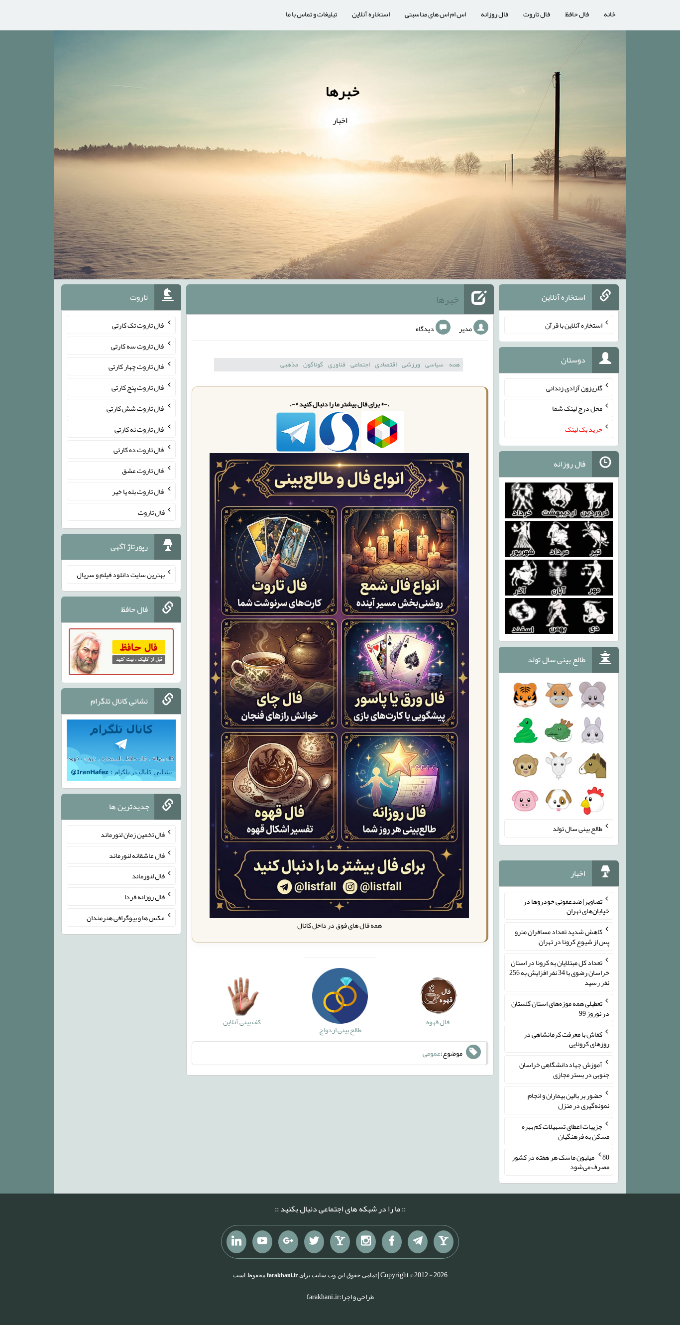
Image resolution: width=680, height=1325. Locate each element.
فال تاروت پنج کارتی (138, 387)
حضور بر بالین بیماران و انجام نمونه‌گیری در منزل (568, 1100)
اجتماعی (360, 364)
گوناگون (313, 364)
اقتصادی (386, 364)
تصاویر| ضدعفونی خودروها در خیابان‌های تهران (566, 906)
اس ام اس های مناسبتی (435, 14)
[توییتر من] (314, 1241)
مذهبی (289, 364)
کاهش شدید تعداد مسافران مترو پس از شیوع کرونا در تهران (562, 937)
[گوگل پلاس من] (288, 1241)
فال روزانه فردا (144, 897)
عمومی (432, 1053)
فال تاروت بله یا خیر (138, 491)
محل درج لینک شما (577, 408)
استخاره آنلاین (371, 14)
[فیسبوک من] (392, 1241)
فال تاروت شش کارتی (136, 408)
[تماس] (340, 1241)
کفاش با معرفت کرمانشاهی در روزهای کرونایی (566, 1039)
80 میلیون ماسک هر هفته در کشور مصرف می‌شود (560, 1162)
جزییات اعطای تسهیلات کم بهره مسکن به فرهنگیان (565, 1131)
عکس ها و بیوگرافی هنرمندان (126, 918)
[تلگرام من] (418, 1241)
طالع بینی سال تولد (577, 829)
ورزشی (411, 364)
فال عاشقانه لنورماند (137, 855)
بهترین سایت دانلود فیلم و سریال (121, 575)
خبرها (342, 91)
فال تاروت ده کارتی (139, 450)
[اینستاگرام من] (366, 1241)
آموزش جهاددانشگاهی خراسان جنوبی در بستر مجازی (564, 1070)
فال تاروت (536, 14)
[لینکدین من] (236, 1241)
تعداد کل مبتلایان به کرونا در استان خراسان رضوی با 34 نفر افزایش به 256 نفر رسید (559, 972)
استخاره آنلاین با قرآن (573, 325)
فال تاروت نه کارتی (139, 429)
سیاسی (434, 364)
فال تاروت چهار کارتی (137, 366)
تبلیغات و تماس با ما (311, 14)
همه (454, 364)
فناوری (336, 364)
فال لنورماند (148, 876)
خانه (610, 14)
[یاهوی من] (443, 1241)
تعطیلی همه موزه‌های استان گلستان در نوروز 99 (560, 1008)
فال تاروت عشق (143, 471)
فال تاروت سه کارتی (138, 346)
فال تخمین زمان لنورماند (133, 835)
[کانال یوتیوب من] (262, 1241)
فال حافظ (577, 14)
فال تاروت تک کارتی (138, 325)
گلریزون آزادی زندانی (574, 387)
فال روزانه (494, 14)
